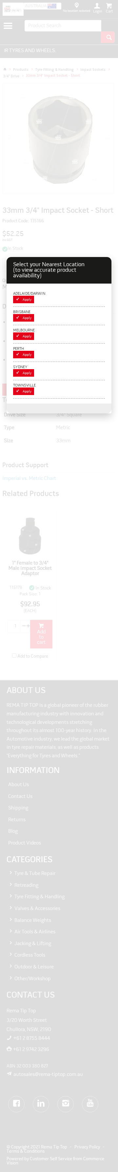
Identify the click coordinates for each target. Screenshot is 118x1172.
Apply (27, 300)
